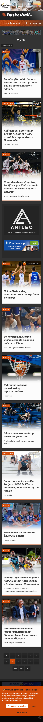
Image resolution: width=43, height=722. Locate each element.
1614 (15, 668)
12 (24, 662)
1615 (21, 668)
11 (18, 662)
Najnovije (7, 45)
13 (30, 662)
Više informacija (21, 712)
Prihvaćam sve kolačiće (17, 706)
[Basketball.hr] (17, 16)
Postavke (34, 706)
